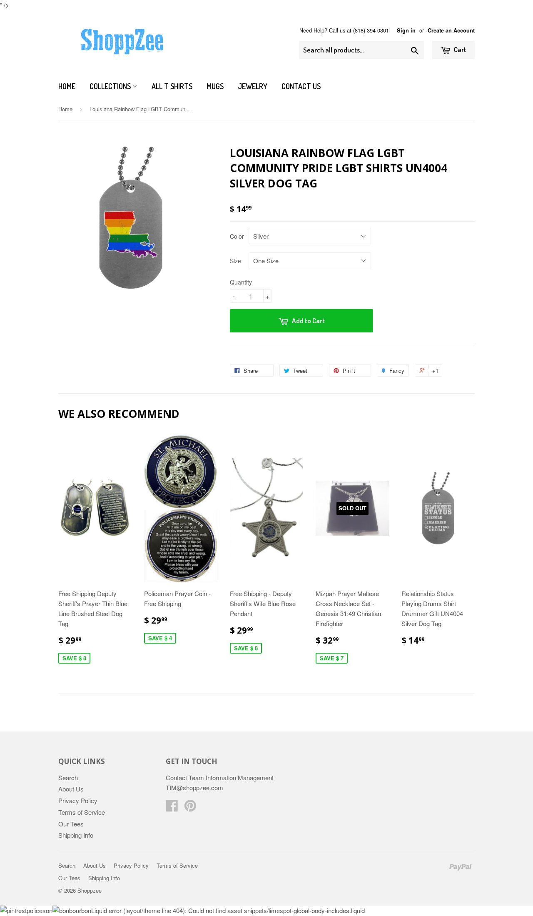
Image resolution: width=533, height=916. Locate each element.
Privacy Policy (77, 800)
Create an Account (451, 30)
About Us (71, 788)
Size (235, 261)
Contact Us (301, 86)
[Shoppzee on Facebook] (172, 808)
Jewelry (252, 86)
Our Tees (71, 823)
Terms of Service (81, 812)
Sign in (406, 30)
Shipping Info (75, 835)
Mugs (215, 86)
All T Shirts (172, 86)
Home (66, 86)
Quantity (241, 282)
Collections (111, 86)
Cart (459, 49)
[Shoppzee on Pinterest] (190, 808)
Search (68, 777)
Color (237, 236)
